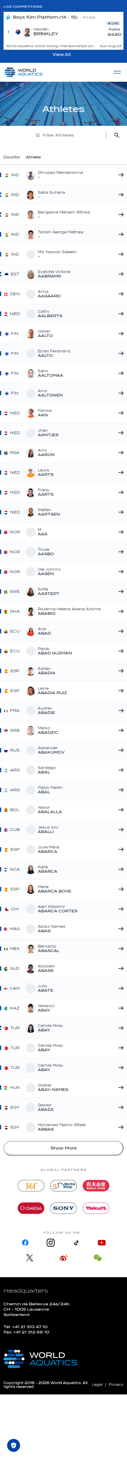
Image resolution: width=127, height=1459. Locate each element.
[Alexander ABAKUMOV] (120, 750)
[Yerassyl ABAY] (120, 1008)
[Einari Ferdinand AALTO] (120, 353)
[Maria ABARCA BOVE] (120, 889)
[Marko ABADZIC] (120, 730)
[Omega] (31, 1208)
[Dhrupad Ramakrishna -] (120, 175)
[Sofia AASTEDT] (120, 591)
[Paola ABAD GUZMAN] (120, 651)
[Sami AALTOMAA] (120, 373)
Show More (64, 1148)
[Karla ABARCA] (120, 869)
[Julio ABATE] (120, 988)
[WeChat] (98, 1257)
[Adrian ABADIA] (120, 671)
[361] (31, 1185)
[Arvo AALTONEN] (120, 393)
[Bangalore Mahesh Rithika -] (120, 214)
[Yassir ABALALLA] (120, 809)
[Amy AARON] (120, 452)
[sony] (63, 1208)
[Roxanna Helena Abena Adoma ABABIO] (120, 611)
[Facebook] (25, 1242)
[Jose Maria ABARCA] (120, 849)
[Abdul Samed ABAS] (120, 928)
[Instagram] (51, 1242)
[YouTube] (101, 1242)
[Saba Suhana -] (120, 194)
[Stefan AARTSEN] (120, 512)
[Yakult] (96, 1208)
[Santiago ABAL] (120, 770)
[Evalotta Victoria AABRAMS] (120, 274)
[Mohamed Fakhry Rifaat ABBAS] (120, 1127)
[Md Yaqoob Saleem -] (120, 254)
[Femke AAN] (120, 413)
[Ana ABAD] (120, 631)
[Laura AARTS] (120, 472)
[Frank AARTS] (120, 492)
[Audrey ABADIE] (120, 710)
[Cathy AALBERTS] (120, 313)
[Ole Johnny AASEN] (120, 571)
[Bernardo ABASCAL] (120, 948)
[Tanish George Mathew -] (120, 234)
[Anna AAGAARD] (120, 294)
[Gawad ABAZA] (120, 1107)
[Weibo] (64, 1257)
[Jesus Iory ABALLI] (120, 829)
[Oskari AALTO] (120, 333)
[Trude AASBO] (120, 552)
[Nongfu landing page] (96, 1185)
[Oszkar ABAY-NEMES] (120, 1087)
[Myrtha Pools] (63, 1185)
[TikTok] (76, 1242)
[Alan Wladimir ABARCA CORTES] (120, 909)
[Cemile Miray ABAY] (120, 1028)
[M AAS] (120, 532)
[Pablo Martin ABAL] (120, 790)
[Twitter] (30, 1257)
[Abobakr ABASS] (120, 968)
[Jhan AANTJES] (120, 432)
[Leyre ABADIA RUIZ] (120, 690)
